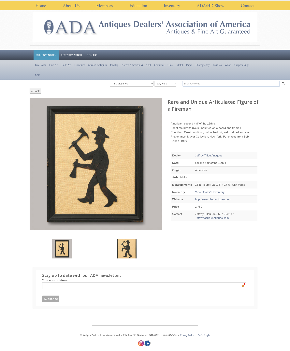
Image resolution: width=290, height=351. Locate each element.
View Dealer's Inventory (210, 192)
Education (138, 5)
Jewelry (114, 65)
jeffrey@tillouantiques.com (212, 217)
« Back (35, 91)
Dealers (92, 54)
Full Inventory (46, 54)
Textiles (217, 65)
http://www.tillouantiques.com (213, 199)
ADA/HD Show (210, 5)
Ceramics (159, 65)
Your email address (143, 280)
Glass (170, 65)
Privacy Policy (187, 335)
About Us (71, 5)
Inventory (172, 5)
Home (41, 5)
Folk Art (66, 65)
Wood (228, 65)
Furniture (79, 65)
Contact (247, 5)
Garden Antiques (97, 65)
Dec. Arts (40, 65)
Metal (180, 65)
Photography (203, 65)
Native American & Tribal (136, 65)
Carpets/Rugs (241, 65)
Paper (189, 65)
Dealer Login (204, 335)
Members (104, 5)
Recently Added (71, 54)
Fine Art (53, 65)
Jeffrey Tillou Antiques (208, 155)
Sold (37, 75)
